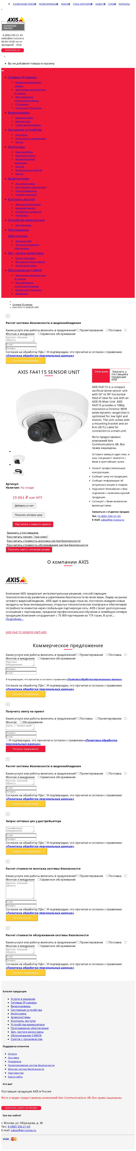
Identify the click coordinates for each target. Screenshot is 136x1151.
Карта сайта (15, 1076)
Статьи (112, 4)
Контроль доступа (23, 1021)
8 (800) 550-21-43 (13, 35)
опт (39, 497)
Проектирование (49, 4)
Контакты (124, 4)
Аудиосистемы (21, 1017)
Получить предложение (25, 360)
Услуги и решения (23, 999)
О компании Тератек (24, 4)
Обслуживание (33, 722)
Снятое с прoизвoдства (26, 1039)
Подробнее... (14, 619)
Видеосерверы (21, 1006)
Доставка (13, 1057)
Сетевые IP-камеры (24, 1002)
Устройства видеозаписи (28, 1024)
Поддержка (14, 1061)
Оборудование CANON (26, 1035)
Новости (100, 4)
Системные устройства (26, 1010)
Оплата (12, 1053)
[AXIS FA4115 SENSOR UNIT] (52, 451)
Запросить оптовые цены (26, 851)
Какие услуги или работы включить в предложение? (41, 330)
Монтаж (65, 4)
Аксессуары (18, 1013)
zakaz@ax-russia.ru (12, 38)
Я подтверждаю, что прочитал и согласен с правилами (64, 353)
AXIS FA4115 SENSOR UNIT (23, 632)
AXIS (44, 632)
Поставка (115, 330)
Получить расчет (22, 917)
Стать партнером (83, 4)
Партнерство (16, 1072)
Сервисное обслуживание (58, 334)
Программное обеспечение (30, 1028)
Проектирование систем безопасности (31, 1065)
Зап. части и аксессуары (27, 1032)
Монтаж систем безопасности (26, 1069)
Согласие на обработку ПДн (25, 352)
